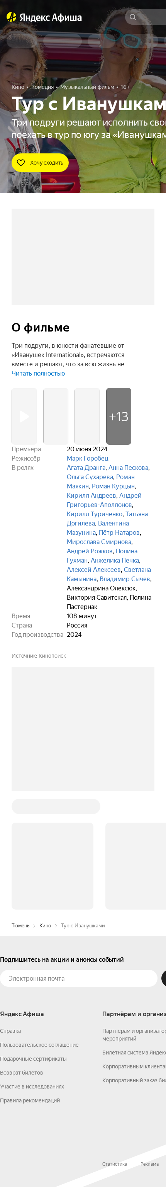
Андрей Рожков (90, 551)
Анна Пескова (128, 467)
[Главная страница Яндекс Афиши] (12, 17)
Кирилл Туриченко (94, 514)
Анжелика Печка (115, 560)
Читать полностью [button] (38, 373)
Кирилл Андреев (91, 495)
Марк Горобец (87, 458)
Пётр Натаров (119, 532)
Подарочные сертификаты (33, 1059)
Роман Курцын (113, 486)
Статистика (114, 1164)
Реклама (150, 1164)
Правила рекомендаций (30, 1100)
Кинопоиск (52, 656)
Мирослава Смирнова (99, 542)
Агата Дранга (86, 467)
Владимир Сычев (125, 579)
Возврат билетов (21, 1073)
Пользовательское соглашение (39, 1045)
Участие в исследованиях (32, 1086)
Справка (10, 1031)
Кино (45, 926)
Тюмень (20, 926)
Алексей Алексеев (94, 569)
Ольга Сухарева (90, 477)
